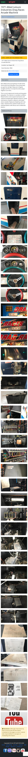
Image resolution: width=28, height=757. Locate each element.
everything (9, 745)
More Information (14, 71)
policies (21, 745)
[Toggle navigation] (25, 2)
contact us (19, 746)
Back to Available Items (8, 17)
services (15, 745)
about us (13, 746)
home (3, 745)
